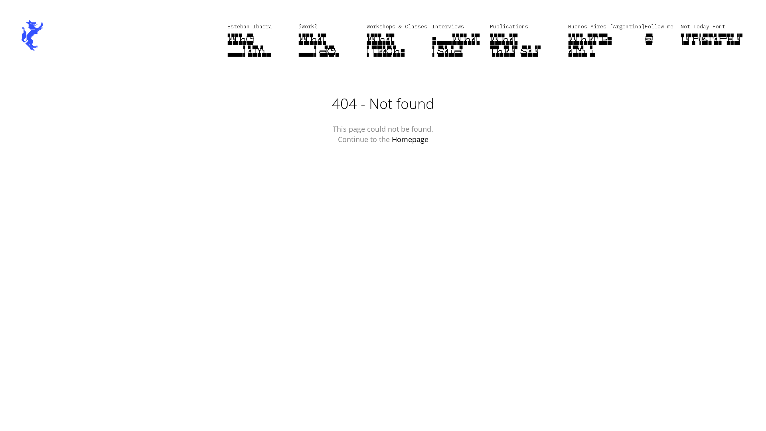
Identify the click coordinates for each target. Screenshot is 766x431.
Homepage (410, 139)
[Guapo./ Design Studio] (32, 36)
